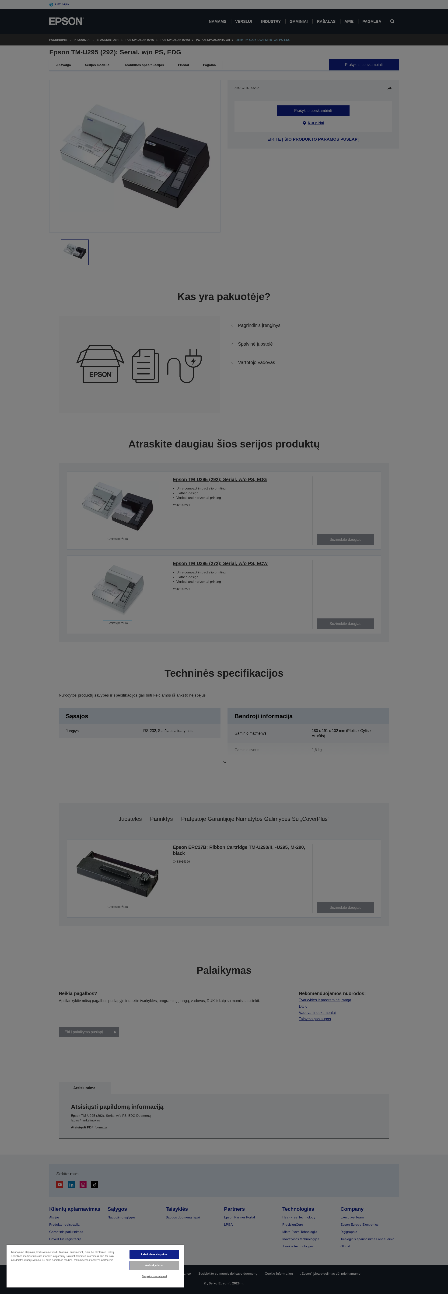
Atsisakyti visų (154, 1265)
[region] (95, 1266)
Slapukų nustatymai (154, 1276)
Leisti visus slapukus (154, 1254)
